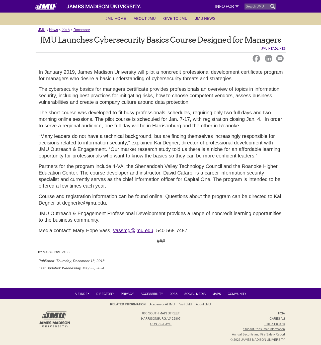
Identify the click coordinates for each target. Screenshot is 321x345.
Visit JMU (185, 304)
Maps (216, 294)
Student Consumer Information (264, 329)
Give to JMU (175, 18)
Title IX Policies (274, 324)
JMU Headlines (273, 48)
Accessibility (152, 294)
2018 (66, 29)
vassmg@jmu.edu (133, 230)
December (81, 29)
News (53, 29)
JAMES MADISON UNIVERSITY (263, 339)
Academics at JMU (162, 304)
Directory (105, 294)
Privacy (127, 294)
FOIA (281, 313)
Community (237, 294)
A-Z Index (82, 294)
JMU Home (116, 18)
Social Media (195, 294)
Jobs (174, 294)
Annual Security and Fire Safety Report (258, 334)
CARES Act (277, 318)
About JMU (145, 18)
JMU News (205, 18)
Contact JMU (161, 324)
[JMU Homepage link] (54, 326)
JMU (41, 29)
